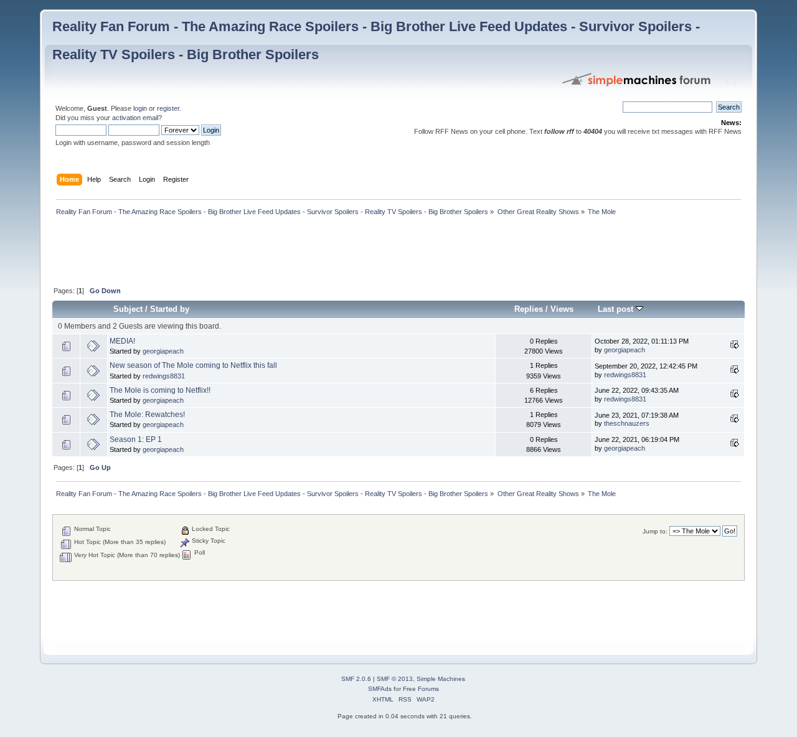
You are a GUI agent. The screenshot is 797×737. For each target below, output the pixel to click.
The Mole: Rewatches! (147, 414)
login (140, 108)
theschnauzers (626, 423)
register (168, 108)
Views (561, 309)
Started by (169, 309)
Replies (528, 309)
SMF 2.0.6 (356, 678)
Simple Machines (441, 678)
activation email (135, 117)
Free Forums (421, 688)
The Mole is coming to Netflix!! (160, 390)
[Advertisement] (279, 252)
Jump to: (655, 531)
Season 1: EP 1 (136, 439)
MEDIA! (122, 341)
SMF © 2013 (395, 678)
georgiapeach (163, 351)
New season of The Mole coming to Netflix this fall (193, 365)
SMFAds (380, 688)
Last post (617, 309)
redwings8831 (164, 376)
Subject (128, 309)
